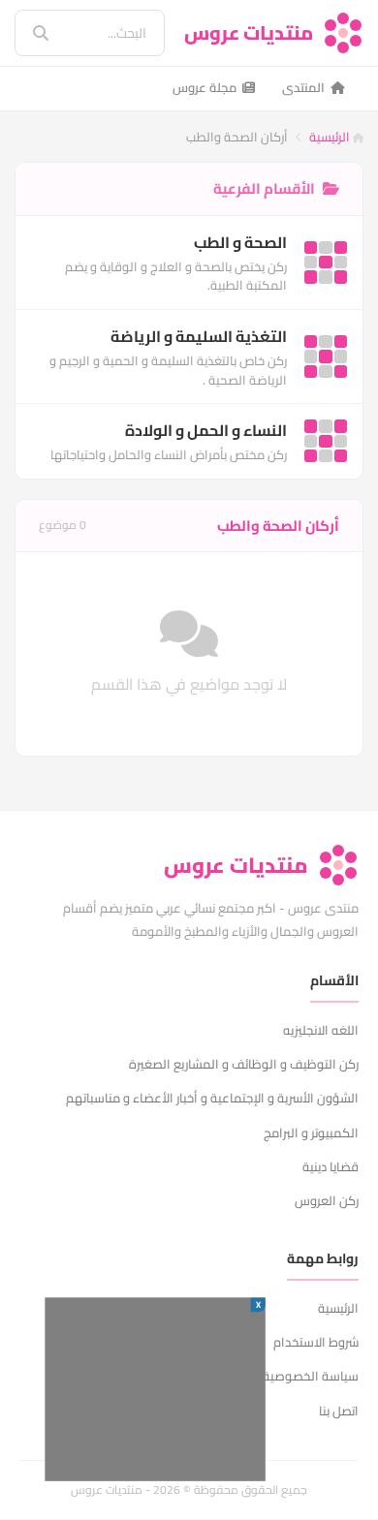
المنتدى (303, 87)
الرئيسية (331, 136)
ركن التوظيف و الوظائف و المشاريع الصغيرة (244, 1063)
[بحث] (27, 33)
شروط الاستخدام (316, 1341)
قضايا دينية (330, 1166)
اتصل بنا (339, 1410)
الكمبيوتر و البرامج (311, 1132)
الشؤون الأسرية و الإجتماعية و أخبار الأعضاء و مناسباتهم (212, 1097)
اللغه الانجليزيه (321, 1029)
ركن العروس (327, 1200)
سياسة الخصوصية (311, 1375)
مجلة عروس (204, 87)
